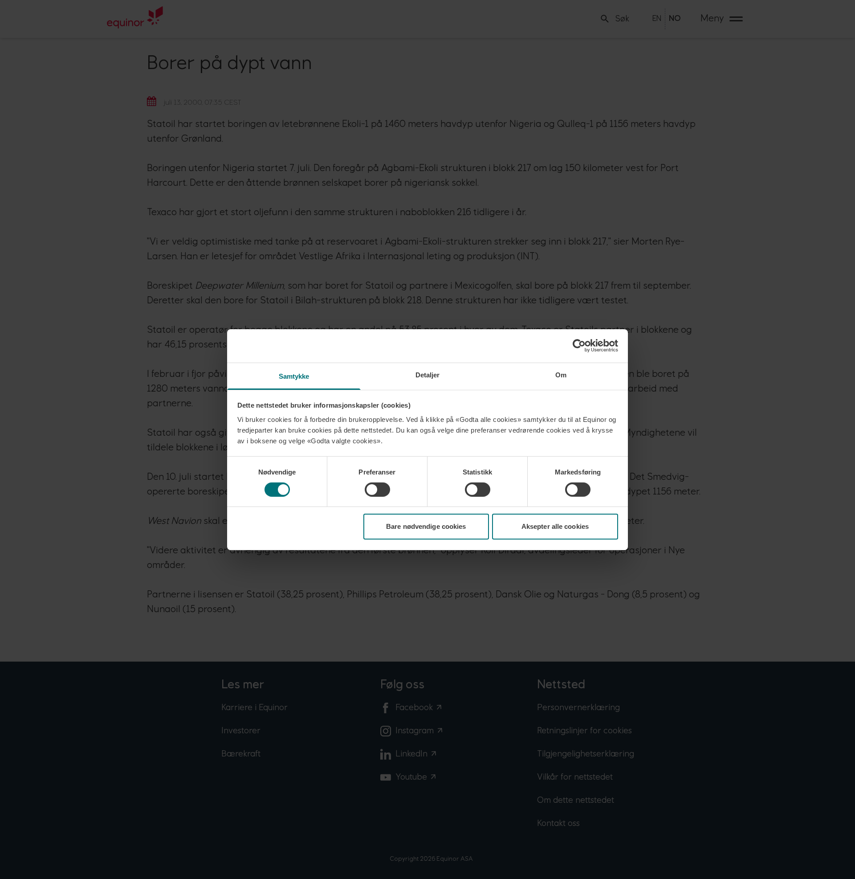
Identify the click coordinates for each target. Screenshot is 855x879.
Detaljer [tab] (427, 374)
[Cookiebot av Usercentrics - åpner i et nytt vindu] (579, 345)
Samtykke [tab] (294, 376)
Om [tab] (560, 374)
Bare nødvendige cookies (426, 526)
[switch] (377, 489)
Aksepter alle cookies (555, 526)
